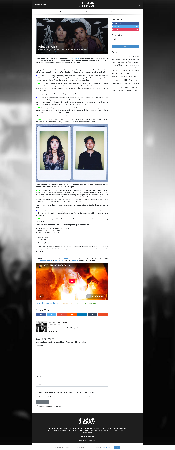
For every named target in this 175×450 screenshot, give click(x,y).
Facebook (42, 260)
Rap (125, 84)
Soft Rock (121, 88)
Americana (127, 59)
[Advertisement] (125, 122)
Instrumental (133, 76)
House (133, 73)
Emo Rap (124, 68)
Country (124, 62)
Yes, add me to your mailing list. (49, 406)
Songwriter (132, 87)
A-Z (97, 440)
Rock (136, 83)
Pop (124, 79)
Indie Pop (115, 76)
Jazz (113, 80)
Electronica (124, 65)
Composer (116, 62)
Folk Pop (115, 70)
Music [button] (69, 12)
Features (61, 12)
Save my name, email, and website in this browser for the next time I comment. (66, 392)
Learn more (106, 447)
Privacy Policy (82, 440)
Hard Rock (135, 70)
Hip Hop (125, 73)
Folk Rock (123, 70)
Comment (40, 346)
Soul (113, 90)
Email (38, 377)
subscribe (83, 397)
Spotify (66, 258)
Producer (117, 83)
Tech (88, 12)
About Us (91, 440)
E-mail (114, 39)
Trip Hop (133, 90)
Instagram (59, 260)
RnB (130, 83)
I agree (117, 447)
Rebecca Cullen (52, 52)
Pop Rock (133, 80)
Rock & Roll (114, 88)
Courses (114, 12)
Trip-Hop (126, 90)
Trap (121, 90)
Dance (131, 62)
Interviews (79, 12)
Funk (128, 70)
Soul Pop (117, 90)
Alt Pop (131, 56)
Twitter (50, 260)
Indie (137, 73)
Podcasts (104, 12)
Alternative (123, 57)
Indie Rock (123, 76)
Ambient (119, 59)
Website (75, 260)
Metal (118, 80)
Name (38, 369)
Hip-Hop (115, 73)
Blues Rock (136, 59)
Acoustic (115, 57)
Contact (95, 12)
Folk (137, 68)
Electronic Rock (134, 65)
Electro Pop (116, 68)
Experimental (131, 68)
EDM (117, 65)
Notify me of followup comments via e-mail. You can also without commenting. (71, 397)
